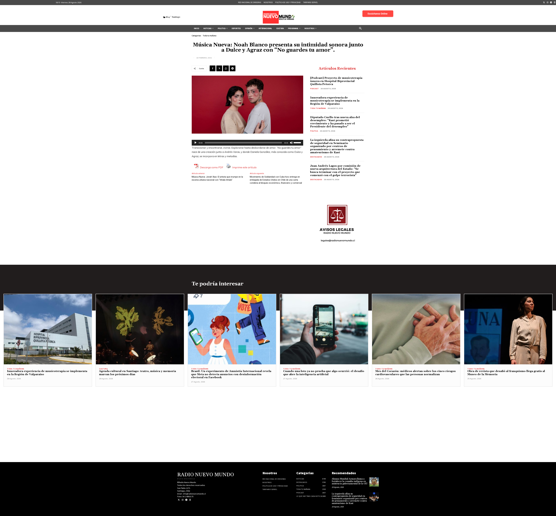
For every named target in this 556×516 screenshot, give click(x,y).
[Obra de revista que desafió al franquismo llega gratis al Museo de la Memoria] (508, 329)
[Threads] (190, 499)
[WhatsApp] (226, 68)
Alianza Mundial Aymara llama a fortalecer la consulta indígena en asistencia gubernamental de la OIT (349, 481)
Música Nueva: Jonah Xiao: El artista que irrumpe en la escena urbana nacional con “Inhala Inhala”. (217, 178)
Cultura (103, 369)
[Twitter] (544, 2)
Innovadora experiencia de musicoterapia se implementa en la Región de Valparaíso (334, 101)
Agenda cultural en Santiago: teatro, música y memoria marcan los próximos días (137, 373)
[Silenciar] (291, 142)
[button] (360, 28)
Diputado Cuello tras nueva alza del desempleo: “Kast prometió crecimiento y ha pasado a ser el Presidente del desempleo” (335, 122)
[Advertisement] (278, 407)
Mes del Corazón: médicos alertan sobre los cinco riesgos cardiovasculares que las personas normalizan (415, 373)
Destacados (316, 157)
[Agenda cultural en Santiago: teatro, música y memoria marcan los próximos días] (140, 329)
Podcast (314, 89)
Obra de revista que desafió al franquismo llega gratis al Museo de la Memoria (506, 373)
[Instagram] (547, 2)
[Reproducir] (195, 142)
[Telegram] (551, 2)
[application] (247, 143)
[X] (219, 68)
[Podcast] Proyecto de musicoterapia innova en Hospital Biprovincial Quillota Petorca (336, 81)
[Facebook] (212, 68)
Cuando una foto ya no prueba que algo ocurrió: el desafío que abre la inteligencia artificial (323, 373)
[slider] (298, 142)
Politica (314, 131)
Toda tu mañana (209, 35)
